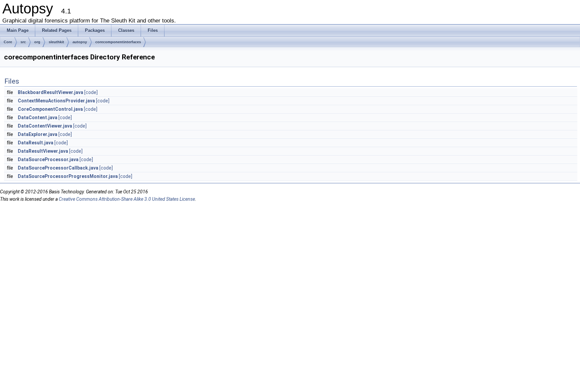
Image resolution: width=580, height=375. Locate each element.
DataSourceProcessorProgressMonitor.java (68, 176)
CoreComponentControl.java (50, 109)
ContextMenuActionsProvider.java (56, 100)
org (37, 42)
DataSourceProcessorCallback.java (58, 168)
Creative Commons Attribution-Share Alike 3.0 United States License (127, 199)
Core (8, 42)
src (23, 42)
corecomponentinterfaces (118, 42)
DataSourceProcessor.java (48, 159)
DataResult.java (35, 142)
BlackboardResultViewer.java (50, 92)
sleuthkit (56, 42)
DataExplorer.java (37, 134)
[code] (91, 92)
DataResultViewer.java (43, 151)
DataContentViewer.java (45, 126)
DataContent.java (37, 117)
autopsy (79, 42)
